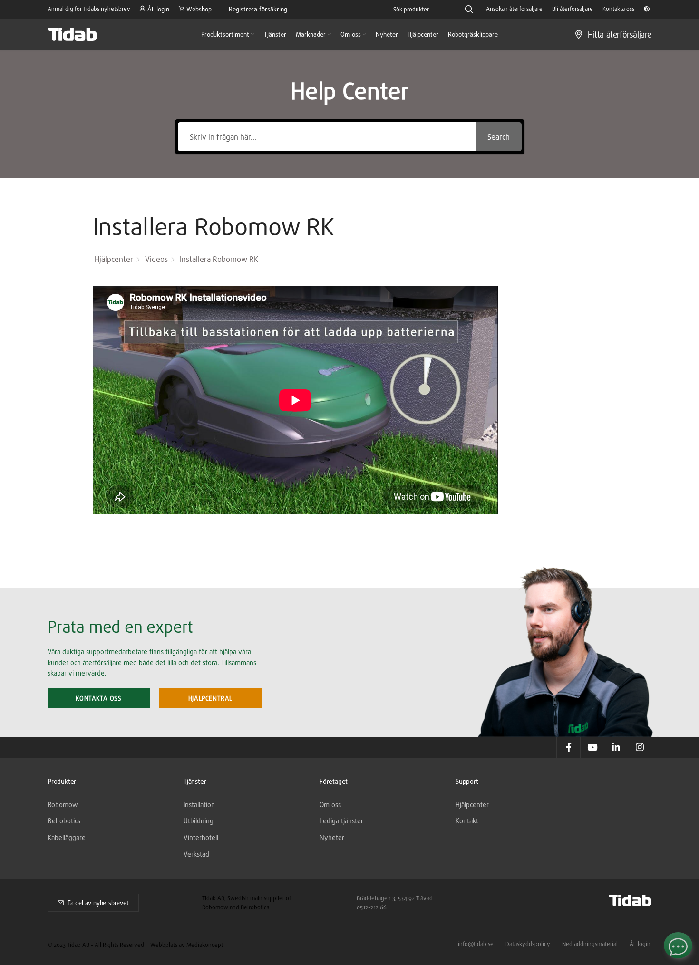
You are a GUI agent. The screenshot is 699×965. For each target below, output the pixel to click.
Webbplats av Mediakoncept (186, 944)
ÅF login (640, 943)
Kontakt (467, 821)
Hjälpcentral (210, 698)
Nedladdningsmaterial (590, 943)
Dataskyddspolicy (527, 943)
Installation (199, 805)
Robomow (63, 805)
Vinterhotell (201, 837)
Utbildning (199, 821)
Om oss (330, 805)
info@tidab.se (476, 943)
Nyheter (332, 837)
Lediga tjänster (341, 821)
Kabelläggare (67, 837)
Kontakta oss (98, 698)
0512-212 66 (372, 907)
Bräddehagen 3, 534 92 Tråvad (395, 898)
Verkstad (196, 854)
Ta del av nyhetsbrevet (98, 903)
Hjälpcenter (472, 805)
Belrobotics (64, 821)
